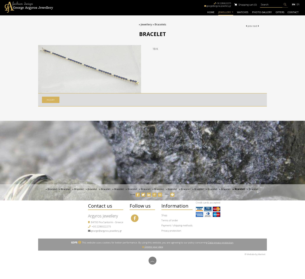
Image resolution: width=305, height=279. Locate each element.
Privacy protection (171, 230)
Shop (164, 215)
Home (210, 12)
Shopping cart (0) (247, 4)
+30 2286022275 (101, 226)
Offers (280, 12)
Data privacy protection (220, 242)
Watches (242, 12)
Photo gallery (262, 12)
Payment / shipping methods (177, 225)
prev (249, 25)
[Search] (285, 5)
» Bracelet (51, 189)
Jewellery (225, 12)
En (293, 4)
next (255, 25)
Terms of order (169, 220)
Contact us (100, 206)
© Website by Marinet (255, 254)
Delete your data (153, 246)
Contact (293, 12)
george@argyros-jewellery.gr (219, 6)
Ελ (298, 4)
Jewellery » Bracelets (153, 24)
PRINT (167, 194)
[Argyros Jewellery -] (29, 7)
